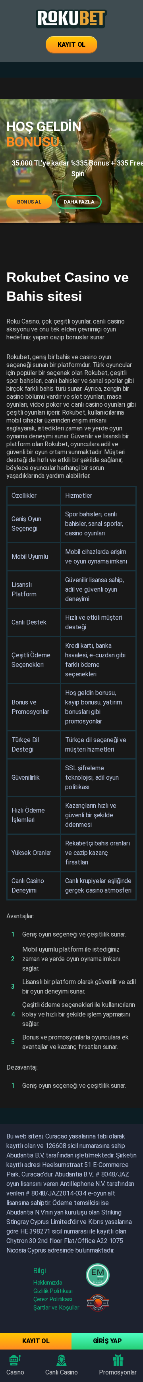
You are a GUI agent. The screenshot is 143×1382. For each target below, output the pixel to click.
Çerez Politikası (52, 1299)
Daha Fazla (79, 202)
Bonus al (29, 202)
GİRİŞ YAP (107, 1341)
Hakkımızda (47, 1282)
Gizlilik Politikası (53, 1290)
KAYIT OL (71, 44)
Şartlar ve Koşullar (56, 1307)
